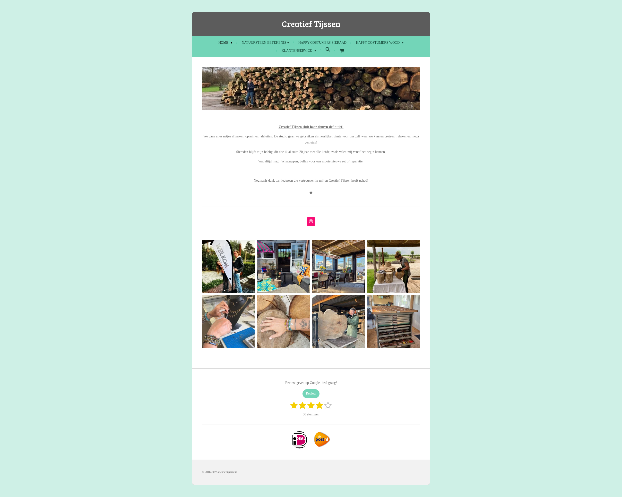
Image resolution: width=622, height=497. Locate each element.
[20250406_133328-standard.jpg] (338, 266)
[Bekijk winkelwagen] (342, 51)
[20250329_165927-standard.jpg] (393, 321)
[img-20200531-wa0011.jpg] (228, 321)
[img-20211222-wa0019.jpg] (338, 321)
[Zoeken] (328, 50)
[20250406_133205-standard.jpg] (283, 266)
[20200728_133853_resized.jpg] (283, 321)
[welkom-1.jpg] (228, 266)
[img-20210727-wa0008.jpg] (393, 266)
